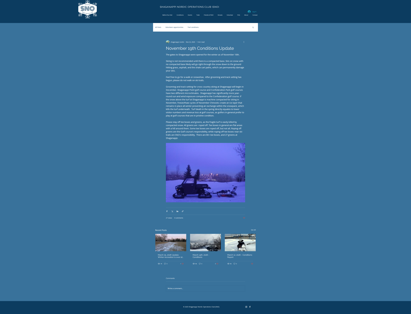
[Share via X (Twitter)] (172, 211)
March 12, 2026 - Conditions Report (239, 256)
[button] (253, 27)
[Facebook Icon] (250, 307)
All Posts (158, 27)
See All (253, 230)
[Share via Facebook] (167, 211)
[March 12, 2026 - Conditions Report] (240, 242)
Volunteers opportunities (174, 27)
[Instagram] (246, 307)
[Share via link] (183, 211)
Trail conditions (193, 27)
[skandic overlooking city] (205, 242)
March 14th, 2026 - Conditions (201, 256)
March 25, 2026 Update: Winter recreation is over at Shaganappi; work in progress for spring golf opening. (170, 256)
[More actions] (244, 42)
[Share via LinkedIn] (177, 211)
